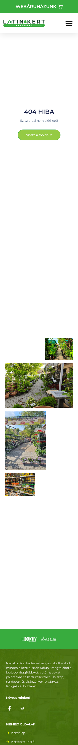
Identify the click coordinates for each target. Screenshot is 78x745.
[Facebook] (9, 708)
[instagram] (22, 708)
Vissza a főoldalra (39, 135)
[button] (69, 23)
